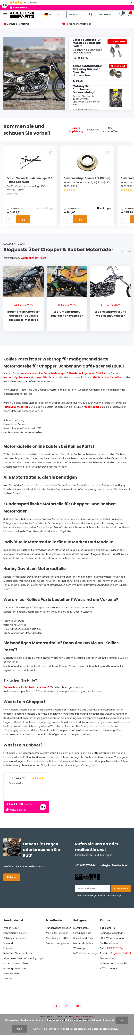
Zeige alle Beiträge (33, 258)
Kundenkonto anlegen (58, 928)
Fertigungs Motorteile (16, 407)
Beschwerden (11, 973)
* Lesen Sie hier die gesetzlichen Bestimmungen (98, 895)
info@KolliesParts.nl (114, 865)
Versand (8, 943)
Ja (121, 1020)
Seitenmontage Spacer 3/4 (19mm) (87, 178)
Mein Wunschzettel (57, 938)
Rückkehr (8, 948)
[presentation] (122, 133)
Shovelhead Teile (83, 938)
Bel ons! (11, 877)
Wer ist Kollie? (11, 928)
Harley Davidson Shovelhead (107, 377)
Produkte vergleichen (58, 943)
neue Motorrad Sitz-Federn (40, 377)
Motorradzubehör (83, 943)
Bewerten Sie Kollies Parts (17, 953)
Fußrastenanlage (77, 373)
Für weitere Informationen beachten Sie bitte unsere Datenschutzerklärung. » (76, 1028)
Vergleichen (17, 208)
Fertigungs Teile (82, 933)
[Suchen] (91, 14)
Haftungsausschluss (14, 968)
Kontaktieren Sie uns (15, 933)
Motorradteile (92, 407)
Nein (19, 1028)
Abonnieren (121, 888)
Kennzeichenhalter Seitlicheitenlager (43, 373)
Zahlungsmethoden (14, 938)
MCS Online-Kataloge (85, 953)
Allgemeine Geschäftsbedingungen (23, 958)
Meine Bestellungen (57, 933)
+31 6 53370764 (85, 865)
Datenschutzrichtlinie (15, 963)
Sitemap (8, 978)
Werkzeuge (79, 948)
